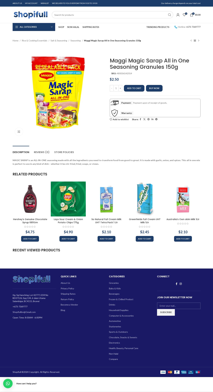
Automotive (115, 321)
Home (15, 40)
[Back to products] (195, 41)
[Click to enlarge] (19, 132)
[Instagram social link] (180, 283)
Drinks (112, 304)
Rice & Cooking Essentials (34, 40)
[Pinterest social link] (148, 119)
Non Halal (113, 353)
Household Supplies (118, 310)
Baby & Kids (115, 288)
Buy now (154, 88)
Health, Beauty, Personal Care (123, 348)
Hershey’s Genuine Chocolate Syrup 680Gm (30, 221)
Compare (113, 359)
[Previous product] (191, 41)
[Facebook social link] (140, 119)
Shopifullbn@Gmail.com (24, 312)
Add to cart (134, 88)
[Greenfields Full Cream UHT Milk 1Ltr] (144, 199)
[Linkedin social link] (152, 119)
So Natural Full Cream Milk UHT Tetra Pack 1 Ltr (106, 221)
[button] (30, 239)
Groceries (114, 283)
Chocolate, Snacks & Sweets (123, 337)
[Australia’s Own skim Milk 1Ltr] (182, 199)
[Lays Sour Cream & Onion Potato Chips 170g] (68, 199)
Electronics (114, 342)
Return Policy (67, 299)
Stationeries (115, 326)
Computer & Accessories (121, 315)
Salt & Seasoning (59, 40)
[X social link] (144, 119)
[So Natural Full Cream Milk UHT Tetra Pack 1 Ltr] (106, 199)
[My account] (178, 15)
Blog (63, 310)
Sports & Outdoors (118, 331)
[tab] (21, 150)
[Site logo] (31, 14)
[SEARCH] (169, 14)
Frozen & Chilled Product (121, 299)
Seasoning (75, 40)
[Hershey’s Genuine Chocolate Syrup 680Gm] (30, 199)
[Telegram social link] (156, 119)
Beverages (114, 293)
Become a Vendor (69, 304)
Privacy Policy (67, 288)
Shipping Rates (68, 293)
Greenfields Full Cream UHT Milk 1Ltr (144, 221)
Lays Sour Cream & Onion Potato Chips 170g (68, 221)
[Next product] (199, 41)
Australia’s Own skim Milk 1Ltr (182, 219)
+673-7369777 (193, 26)
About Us (65, 283)
